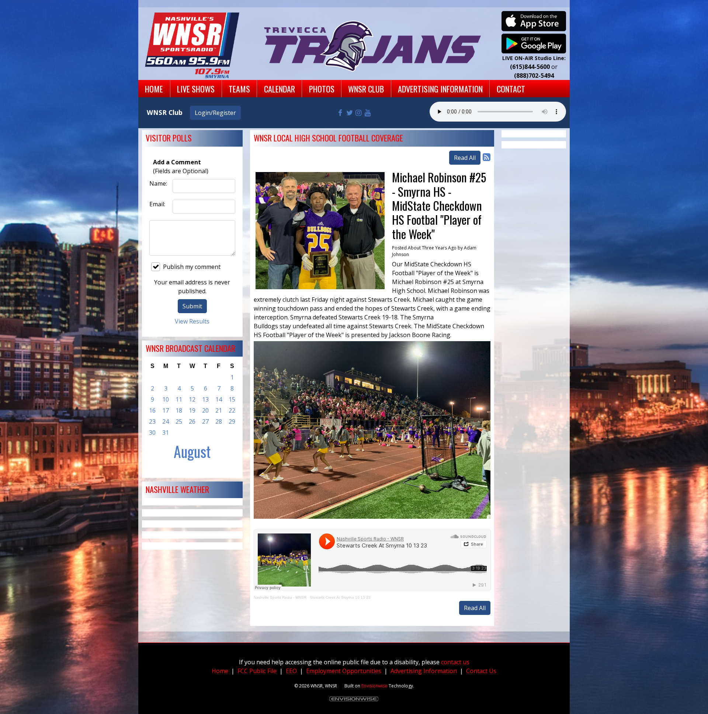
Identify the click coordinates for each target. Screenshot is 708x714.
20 (205, 410)
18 (179, 410)
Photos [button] (321, 89)
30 (152, 432)
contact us (455, 662)
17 (165, 410)
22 (232, 410)
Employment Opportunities (343, 671)
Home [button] (154, 89)
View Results (192, 321)
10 (165, 399)
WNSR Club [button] (366, 89)
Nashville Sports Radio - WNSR (280, 597)
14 (218, 399)
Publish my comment (192, 267)
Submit (192, 306)
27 (205, 421)
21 (218, 410)
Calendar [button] (279, 89)
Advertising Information (424, 671)
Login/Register (215, 113)
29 (232, 421)
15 (232, 399)
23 (152, 421)
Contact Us (481, 671)
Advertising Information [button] (440, 89)
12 (192, 399)
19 (192, 410)
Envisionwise (374, 686)
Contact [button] (511, 89)
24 (165, 421)
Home (220, 671)
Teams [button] (239, 89)
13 (205, 399)
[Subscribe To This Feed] (486, 157)
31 (165, 432)
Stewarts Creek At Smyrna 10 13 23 (340, 597)
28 (218, 421)
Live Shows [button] (196, 89)
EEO (291, 671)
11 (179, 399)
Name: (158, 183)
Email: (157, 204)
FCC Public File (257, 671)
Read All (465, 158)
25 (179, 421)
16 (152, 410)
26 (192, 421)
